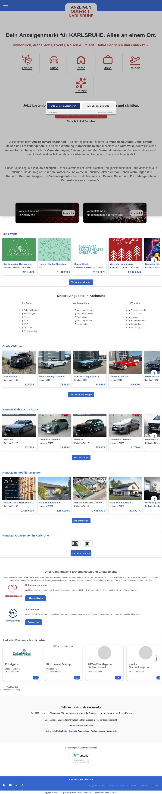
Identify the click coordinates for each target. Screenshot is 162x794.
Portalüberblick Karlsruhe (81, 726)
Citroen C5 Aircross (49, 439)
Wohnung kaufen (84, 320)
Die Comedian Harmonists (17, 264)
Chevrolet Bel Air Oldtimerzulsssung (120, 376)
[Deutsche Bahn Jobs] (75, 543)
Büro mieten (82, 317)
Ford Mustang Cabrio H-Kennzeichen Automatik (52, 376)
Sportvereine (34, 622)
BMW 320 (8, 439)
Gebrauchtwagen (31, 310)
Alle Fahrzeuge (81, 457)
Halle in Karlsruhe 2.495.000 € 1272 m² (89, 502)
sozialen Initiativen (82, 577)
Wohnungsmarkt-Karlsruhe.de (104, 731)
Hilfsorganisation (35, 598)
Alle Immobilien (81, 520)
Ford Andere (10, 376)
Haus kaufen (82, 324)
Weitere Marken (30, 331)
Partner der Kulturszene (147, 577)
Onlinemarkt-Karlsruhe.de (56, 731)
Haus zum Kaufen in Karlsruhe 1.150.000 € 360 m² (52, 502)
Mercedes (28, 327)
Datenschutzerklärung (105, 112)
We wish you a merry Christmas (121, 264)
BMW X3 (78, 439)
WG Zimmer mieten (85, 314)
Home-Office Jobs (138, 320)
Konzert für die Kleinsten (52, 264)
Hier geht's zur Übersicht (106, 720)
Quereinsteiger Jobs (139, 310)
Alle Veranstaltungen (81, 282)
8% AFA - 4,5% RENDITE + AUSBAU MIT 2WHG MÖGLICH (17, 502)
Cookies (155, 786)
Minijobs (134, 317)
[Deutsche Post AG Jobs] (87, 543)
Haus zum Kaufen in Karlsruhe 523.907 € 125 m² (124, 502)
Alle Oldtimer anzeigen (81, 394)
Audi (26, 320)
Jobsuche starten (81, 553)
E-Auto (27, 317)
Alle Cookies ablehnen (98, 106)
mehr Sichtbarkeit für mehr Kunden (137, 580)
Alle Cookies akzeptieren (63, 106)
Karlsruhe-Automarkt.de (79, 731)
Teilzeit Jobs (136, 314)
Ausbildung (135, 327)
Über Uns (120, 786)
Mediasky (56, 580)
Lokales (110, 786)
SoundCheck (81, 264)
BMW (26, 324)
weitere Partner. (26, 580)
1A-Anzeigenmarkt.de (81, 760)
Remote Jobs (136, 324)
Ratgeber (93, 786)
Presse (102, 786)
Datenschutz (144, 786)
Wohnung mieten (84, 310)
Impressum (131, 786)
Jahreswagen (29, 314)
